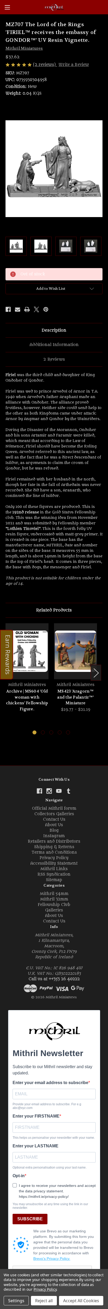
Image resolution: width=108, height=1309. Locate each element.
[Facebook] (8, 309)
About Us (54, 825)
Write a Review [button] (73, 65)
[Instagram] (49, 791)
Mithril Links (54, 869)
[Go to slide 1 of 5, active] (34, 732)
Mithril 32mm (54, 899)
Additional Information (54, 344)
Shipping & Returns (54, 847)
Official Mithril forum (54, 808)
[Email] (17, 309)
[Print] (27, 309)
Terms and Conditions (54, 852)
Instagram (54, 836)
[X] (36, 309)
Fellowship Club (54, 905)
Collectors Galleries (54, 814)
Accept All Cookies (81, 1301)
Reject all (44, 1301)
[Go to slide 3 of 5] (51, 732)
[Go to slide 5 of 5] (68, 732)
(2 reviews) (45, 65)
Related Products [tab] (54, 610)
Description (54, 330)
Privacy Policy (54, 858)
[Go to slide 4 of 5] (60, 732)
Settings (16, 1301)
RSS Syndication (54, 874)
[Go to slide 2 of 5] (43, 732)
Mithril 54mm (54, 894)
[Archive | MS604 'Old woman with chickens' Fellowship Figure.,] (27, 651)
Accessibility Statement (54, 863)
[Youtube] (59, 791)
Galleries (54, 910)
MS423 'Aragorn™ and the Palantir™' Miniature (75, 697)
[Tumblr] (68, 791)
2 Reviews (54, 359)
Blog (54, 830)
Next (96, 673)
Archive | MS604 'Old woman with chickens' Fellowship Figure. (27, 700)
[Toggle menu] (7, 7)
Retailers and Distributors (54, 841)
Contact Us (54, 819)
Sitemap (54, 880)
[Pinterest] (45, 309)
